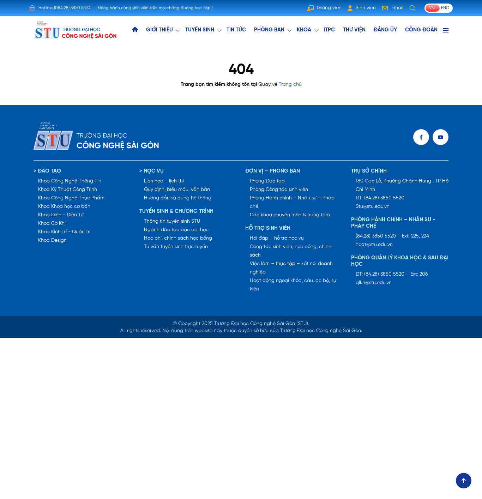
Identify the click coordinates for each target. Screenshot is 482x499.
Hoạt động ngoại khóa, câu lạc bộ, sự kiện (293, 285)
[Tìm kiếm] (412, 8)
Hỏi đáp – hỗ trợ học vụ (277, 238)
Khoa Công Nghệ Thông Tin (69, 181)
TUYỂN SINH (199, 30)
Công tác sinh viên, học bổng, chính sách (290, 251)
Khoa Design (52, 240)
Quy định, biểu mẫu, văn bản (177, 189)
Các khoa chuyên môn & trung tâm (290, 215)
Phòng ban (269, 30)
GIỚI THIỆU (159, 30)
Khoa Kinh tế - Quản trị (64, 232)
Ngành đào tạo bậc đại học (176, 230)
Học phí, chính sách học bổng (178, 238)
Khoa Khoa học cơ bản (64, 206)
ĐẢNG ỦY (385, 30)
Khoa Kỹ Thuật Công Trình (67, 189)
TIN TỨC (236, 30)
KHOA (304, 30)
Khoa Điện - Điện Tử (61, 215)
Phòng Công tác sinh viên (279, 189)
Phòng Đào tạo (267, 181)
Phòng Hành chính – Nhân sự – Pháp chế (292, 202)
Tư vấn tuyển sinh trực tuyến (176, 246)
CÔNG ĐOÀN (421, 30)
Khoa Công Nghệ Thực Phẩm (71, 198)
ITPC (329, 30)
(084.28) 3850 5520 (72, 8)
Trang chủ (290, 84)
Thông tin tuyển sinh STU (172, 221)
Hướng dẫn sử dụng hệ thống (177, 198)
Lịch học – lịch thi (164, 181)
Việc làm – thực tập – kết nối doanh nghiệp (291, 268)
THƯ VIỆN (354, 30)
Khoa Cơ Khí (52, 223)
